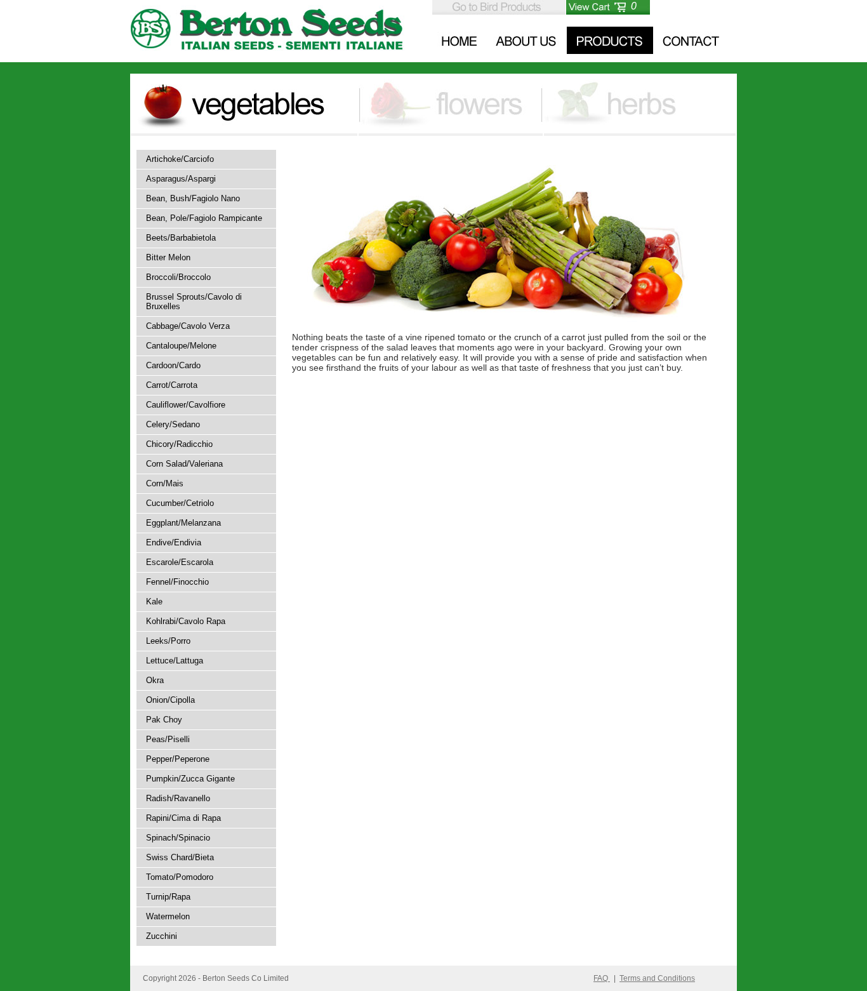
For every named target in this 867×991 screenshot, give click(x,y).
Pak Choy (164, 719)
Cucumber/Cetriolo (180, 503)
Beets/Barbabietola (181, 238)
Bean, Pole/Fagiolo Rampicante (204, 218)
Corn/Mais (164, 483)
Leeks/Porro (168, 641)
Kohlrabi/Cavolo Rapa (185, 621)
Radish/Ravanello (178, 798)
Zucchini (161, 936)
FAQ (601, 978)
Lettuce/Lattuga (174, 660)
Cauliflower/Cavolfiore (185, 404)
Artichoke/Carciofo (180, 159)
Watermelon (168, 916)
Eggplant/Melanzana (183, 523)
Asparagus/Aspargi (181, 178)
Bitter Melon (168, 257)
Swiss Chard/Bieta (180, 857)
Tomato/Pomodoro (179, 877)
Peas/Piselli (168, 739)
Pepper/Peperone (177, 759)
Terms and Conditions (657, 978)
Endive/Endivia (173, 542)
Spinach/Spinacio (178, 837)
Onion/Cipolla (170, 700)
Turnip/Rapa (168, 896)
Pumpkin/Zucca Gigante (190, 778)
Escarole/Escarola (179, 562)
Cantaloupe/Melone (181, 345)
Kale (154, 601)
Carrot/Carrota (171, 385)
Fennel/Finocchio (177, 582)
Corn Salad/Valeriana (184, 464)
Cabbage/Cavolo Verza (188, 326)
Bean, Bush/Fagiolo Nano (193, 198)
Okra (155, 680)
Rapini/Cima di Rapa (183, 818)
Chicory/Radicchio (179, 444)
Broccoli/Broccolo (178, 277)
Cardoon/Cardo (173, 365)
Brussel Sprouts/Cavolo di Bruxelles (194, 301)
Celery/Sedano (173, 424)
